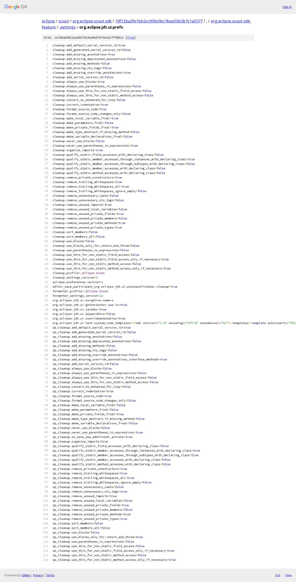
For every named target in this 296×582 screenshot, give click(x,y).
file (130, 37)
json (288, 575)
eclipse (48, 21)
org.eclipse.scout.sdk (92, 21)
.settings (67, 27)
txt (277, 575)
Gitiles (26, 575)
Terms (50, 575)
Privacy (38, 575)
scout (64, 21)
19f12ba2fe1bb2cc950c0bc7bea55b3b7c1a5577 (159, 21)
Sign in (287, 7)
